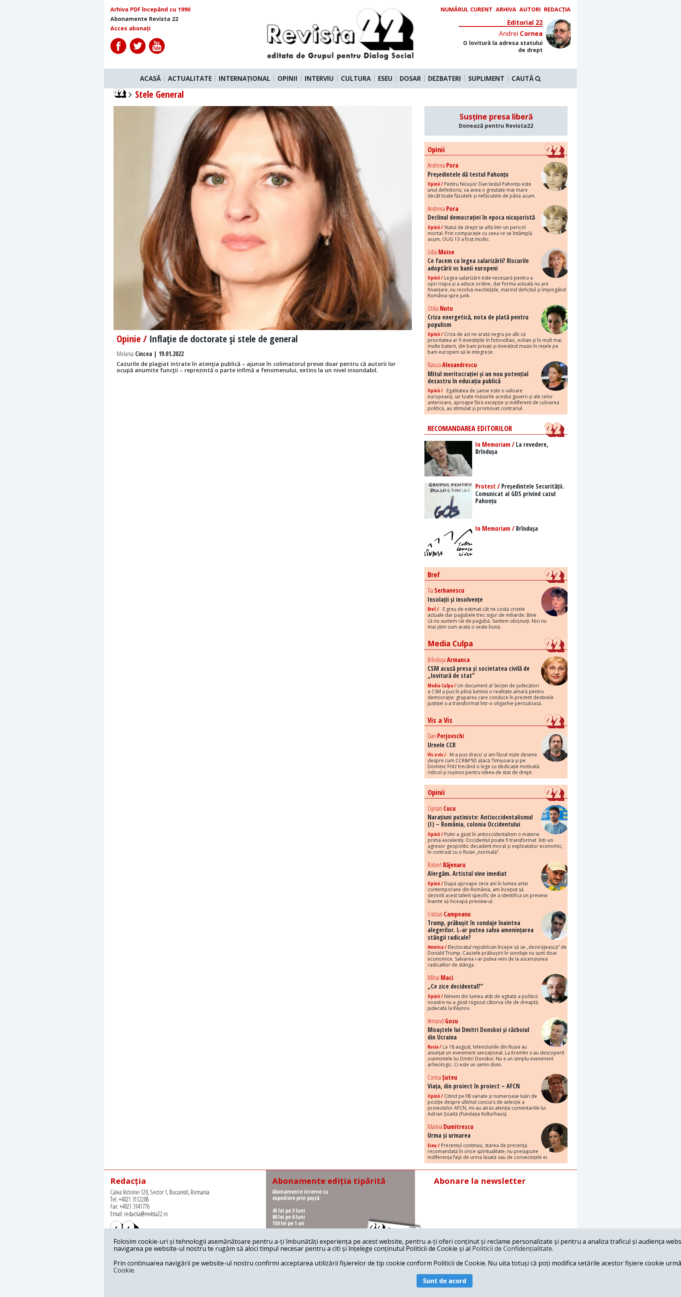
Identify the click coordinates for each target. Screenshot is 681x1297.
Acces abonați (130, 28)
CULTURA (356, 78)
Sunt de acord (444, 1280)
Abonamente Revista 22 (144, 19)
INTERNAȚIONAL (244, 78)
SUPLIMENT (486, 78)
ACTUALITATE (190, 78)
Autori (530, 9)
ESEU (385, 78)
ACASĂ (150, 78)
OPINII (287, 78)
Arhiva (506, 9)
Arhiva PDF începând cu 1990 (150, 9)
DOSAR (410, 78)
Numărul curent (467, 9)
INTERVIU (319, 78)
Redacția (557, 9)
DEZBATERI (444, 78)
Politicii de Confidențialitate (512, 1248)
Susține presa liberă (496, 121)
